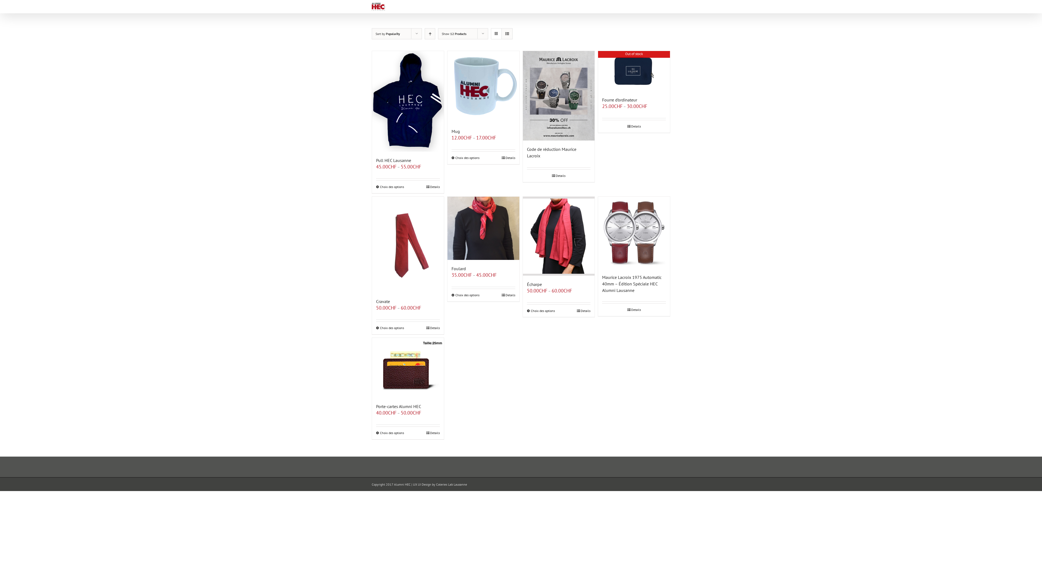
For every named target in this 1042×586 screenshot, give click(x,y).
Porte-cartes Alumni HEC (398, 406)
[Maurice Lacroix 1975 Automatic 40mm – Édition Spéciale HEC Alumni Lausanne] (634, 233)
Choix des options (392, 187)
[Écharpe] (559, 236)
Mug (456, 131)
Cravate (383, 301)
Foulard (459, 268)
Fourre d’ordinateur (619, 100)
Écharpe (534, 284)
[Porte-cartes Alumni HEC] (408, 368)
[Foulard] (483, 228)
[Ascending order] (430, 33)
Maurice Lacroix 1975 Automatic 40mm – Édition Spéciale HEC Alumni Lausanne (632, 284)
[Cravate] (408, 244)
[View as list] (507, 33)
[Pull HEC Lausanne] (408, 101)
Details (435, 187)
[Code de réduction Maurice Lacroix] (559, 96)
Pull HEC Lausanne (393, 160)
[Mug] (483, 87)
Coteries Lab (444, 484)
